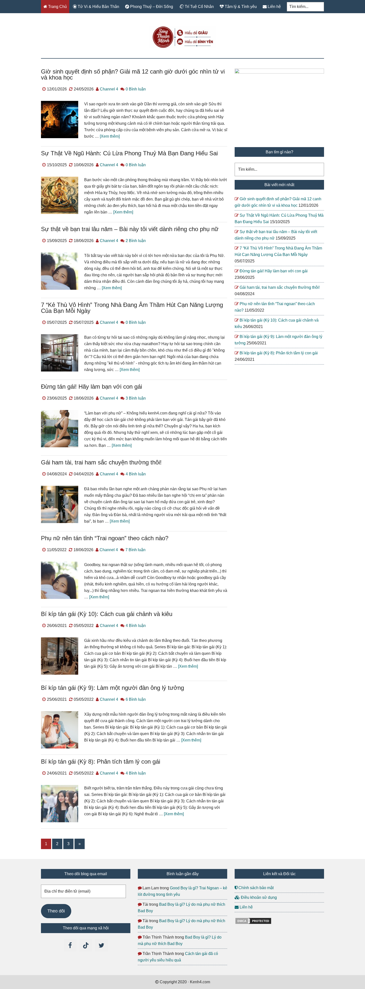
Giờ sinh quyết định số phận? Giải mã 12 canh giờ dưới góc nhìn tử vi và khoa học (133, 74)
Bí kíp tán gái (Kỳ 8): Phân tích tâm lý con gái (100, 761)
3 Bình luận (136, 398)
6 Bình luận (136, 699)
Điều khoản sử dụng (258, 897)
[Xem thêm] (110, 136)
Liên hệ (246, 907)
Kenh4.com (182, 37)
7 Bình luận (135, 550)
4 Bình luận (136, 474)
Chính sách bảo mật (255, 888)
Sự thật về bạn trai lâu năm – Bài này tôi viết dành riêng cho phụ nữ (130, 229)
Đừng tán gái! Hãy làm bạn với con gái (91, 386)
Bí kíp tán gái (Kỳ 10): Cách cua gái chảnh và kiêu (106, 614)
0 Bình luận (136, 89)
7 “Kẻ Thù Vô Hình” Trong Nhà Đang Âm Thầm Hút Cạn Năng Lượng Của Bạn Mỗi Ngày (132, 307)
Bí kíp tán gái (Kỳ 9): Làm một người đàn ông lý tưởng (112, 687)
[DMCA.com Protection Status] (253, 923)
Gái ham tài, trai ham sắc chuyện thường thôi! (101, 462)
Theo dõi (56, 910)
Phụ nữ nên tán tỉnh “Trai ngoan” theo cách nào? (104, 538)
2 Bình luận (136, 241)
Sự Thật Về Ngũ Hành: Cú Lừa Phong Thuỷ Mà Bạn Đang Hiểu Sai (129, 153)
